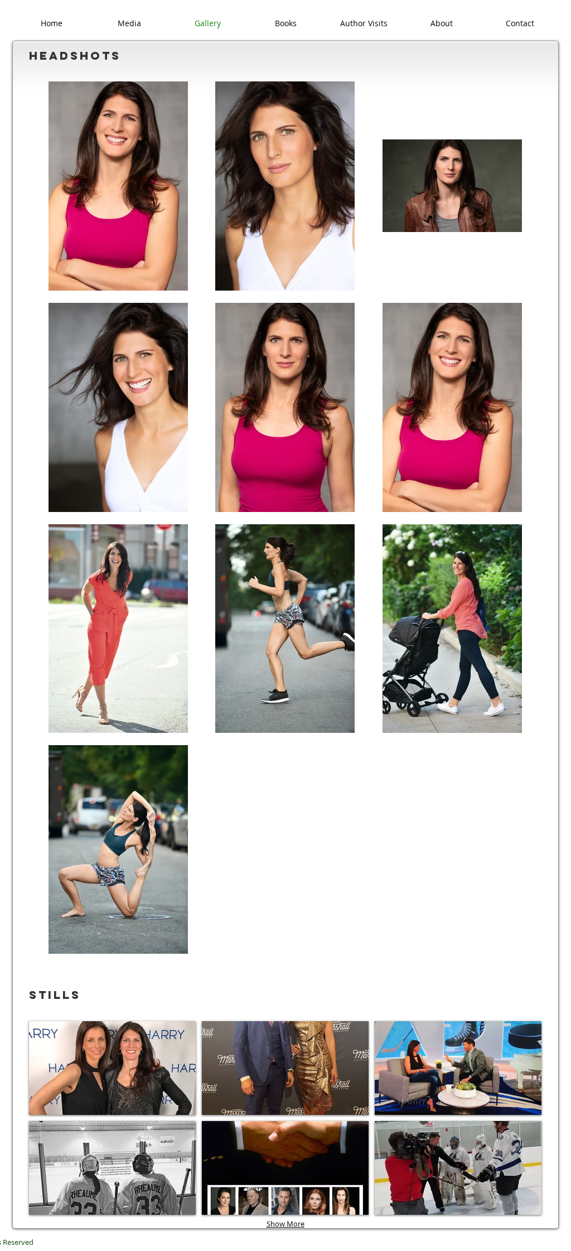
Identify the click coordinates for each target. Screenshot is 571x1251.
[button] (112, 1068)
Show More (285, 1224)
